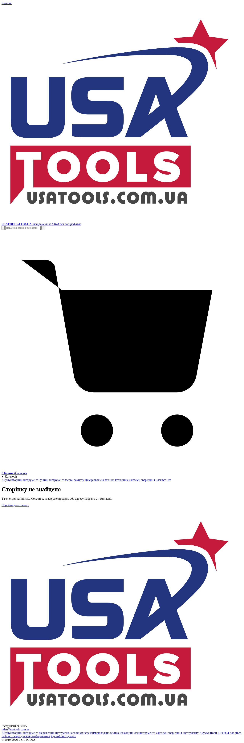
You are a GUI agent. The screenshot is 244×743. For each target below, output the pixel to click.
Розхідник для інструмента (137, 732)
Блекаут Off (163, 480)
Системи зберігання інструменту (177, 732)
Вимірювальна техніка (99, 480)
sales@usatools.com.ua (15, 729)
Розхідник (121, 480)
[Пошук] (3, 228)
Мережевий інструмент (54, 732)
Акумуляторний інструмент (20, 480)
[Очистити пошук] (42, 228)
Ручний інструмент (51, 480)
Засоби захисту (74, 480)
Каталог (7, 3)
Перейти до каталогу (15, 505)
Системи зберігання (142, 480)
